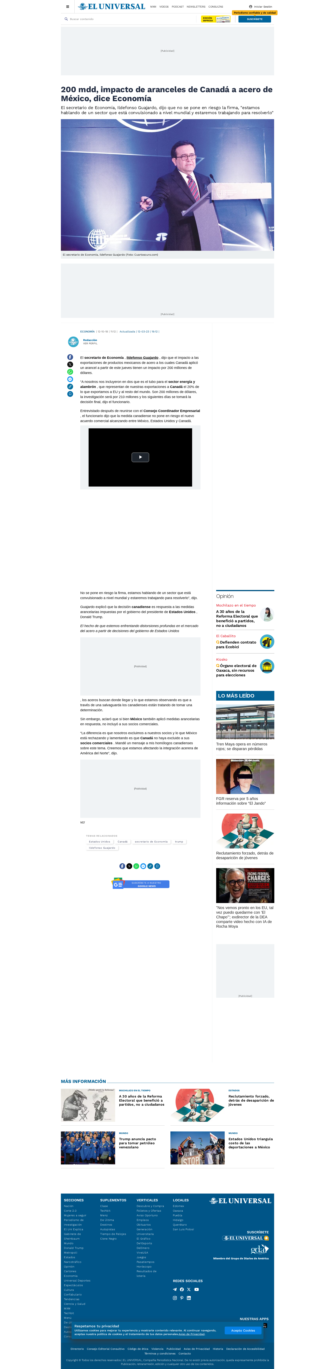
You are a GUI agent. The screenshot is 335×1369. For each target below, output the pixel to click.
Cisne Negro (108, 1238)
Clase (104, 1206)
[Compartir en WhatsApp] (70, 372)
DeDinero (143, 1247)
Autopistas (107, 1229)
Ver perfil (90, 343)
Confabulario (73, 1294)
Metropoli (70, 1252)
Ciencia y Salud (74, 1303)
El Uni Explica (73, 1229)
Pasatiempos (146, 1261)
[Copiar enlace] (70, 387)
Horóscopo (144, 1266)
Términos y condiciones (159, 1353)
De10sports (144, 1243)
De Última (107, 1220)
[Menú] (68, 6)
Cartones (70, 1271)
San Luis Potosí (183, 1229)
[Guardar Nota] (70, 394)
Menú (68, 1317)
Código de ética (138, 1348)
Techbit (69, 1313)
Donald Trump (74, 1247)
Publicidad (174, 1348)
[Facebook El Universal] (182, 1290)
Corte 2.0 (70, 1210)
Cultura (69, 1289)
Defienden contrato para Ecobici (236, 644)
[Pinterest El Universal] (182, 1298)
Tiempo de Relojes (113, 1233)
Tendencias (71, 1299)
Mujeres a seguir (75, 1215)
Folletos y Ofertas (149, 1210)
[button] (254, 19)
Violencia (157, 1348)
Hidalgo (178, 1220)
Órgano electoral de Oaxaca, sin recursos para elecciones (236, 670)
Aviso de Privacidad (197, 1348)
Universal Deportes (77, 1280)
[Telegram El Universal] (175, 1290)
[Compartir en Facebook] (70, 357)
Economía (87, 331)
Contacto (185, 1353)
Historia (218, 1348)
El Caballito (226, 636)
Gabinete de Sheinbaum (72, 1236)
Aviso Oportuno (147, 1215)
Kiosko (221, 659)
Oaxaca (178, 1210)
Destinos (106, 1224)
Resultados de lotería (147, 1273)
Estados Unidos (99, 841)
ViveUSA (142, 1252)
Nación (68, 1206)
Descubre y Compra (150, 1206)
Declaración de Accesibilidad (245, 1348)
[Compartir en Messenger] (70, 379)
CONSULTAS (215, 6)
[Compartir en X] (70, 364)
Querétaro (180, 1224)
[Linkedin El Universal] (189, 1298)
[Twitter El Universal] (189, 1290)
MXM (153, 6)
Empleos (143, 1220)
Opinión (224, 596)
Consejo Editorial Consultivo (105, 1348)
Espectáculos (73, 1285)
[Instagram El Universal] (175, 1298)
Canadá (123, 841)
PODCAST (178, 6)
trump (179, 841)
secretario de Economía (151, 841)
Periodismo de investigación (74, 1222)
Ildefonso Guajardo (102, 847)
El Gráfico (143, 1238)
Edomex (178, 1206)
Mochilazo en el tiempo (236, 605)
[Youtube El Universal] (196, 1290)
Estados (69, 1257)
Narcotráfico (72, 1261)
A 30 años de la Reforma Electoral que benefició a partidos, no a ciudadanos (237, 618)
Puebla (177, 1215)
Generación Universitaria (145, 1231)
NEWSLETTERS (196, 6)
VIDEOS (164, 6)
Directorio (77, 1348)
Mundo (68, 1243)
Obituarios (144, 1224)
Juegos (141, 1257)
